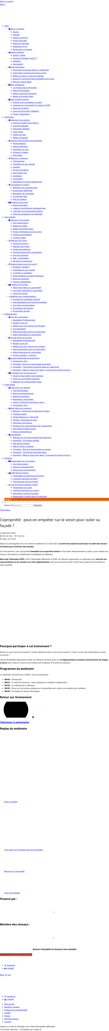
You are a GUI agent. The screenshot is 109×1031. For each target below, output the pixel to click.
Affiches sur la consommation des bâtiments (32, 437)
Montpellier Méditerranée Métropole (19, 916)
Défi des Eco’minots (21, 443)
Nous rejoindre (17, 52)
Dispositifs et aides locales (24, 429)
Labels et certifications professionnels (29, 208)
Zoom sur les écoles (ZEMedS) (26, 111)
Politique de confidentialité (15, 1010)
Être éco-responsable (22, 82)
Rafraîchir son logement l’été (25, 187)
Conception (18, 179)
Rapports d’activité (21, 43)
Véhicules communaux (22, 423)
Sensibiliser (16, 435)
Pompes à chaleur (20, 152)
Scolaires (8, 458)
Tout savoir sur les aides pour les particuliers (23, 850)
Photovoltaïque (19, 143)
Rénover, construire (19, 158)
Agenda (16, 35)
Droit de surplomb (20, 255)
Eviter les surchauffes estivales (26, 379)
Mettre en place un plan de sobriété (28, 76)
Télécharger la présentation (14, 722)
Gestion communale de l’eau (25, 420)
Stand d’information (21, 90)
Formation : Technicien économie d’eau (29, 452)
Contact (7, 499)
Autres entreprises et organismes (24, 358)
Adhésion (17, 61)
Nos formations (17, 67)
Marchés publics (11, 1019)
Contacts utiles (19, 238)
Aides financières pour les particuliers (29, 332)
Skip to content (6, 1)
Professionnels (10, 314)
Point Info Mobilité (20, 126)
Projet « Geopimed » (21, 114)
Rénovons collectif (21, 108)
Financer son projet (19, 202)
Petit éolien (17, 155)
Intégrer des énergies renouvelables (26, 141)
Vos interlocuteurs (20, 223)
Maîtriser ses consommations (23, 296)
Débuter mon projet (21, 246)
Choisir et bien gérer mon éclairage (28, 376)
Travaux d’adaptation (22, 282)
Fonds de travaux (20, 293)
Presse (7, 1016)
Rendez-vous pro (20, 323)
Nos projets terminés (19, 99)
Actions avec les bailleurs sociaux (27, 102)
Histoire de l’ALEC (20, 38)
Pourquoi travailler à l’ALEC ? (25, 58)
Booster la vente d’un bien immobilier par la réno (33, 79)
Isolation (16, 167)
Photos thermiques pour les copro (27, 232)
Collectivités (9, 385)
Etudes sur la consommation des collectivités (32, 426)
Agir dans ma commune (20, 408)
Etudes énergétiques (22, 249)
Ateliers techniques (21, 396)
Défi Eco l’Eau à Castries (23, 446)
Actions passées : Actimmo (24, 355)
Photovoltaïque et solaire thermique (28, 276)
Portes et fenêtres (20, 170)
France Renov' (7, 941)
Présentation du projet (22, 487)
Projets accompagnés (22, 235)
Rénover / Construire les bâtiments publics (31, 411)
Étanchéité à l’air (20, 173)
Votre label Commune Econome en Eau (29, 73)
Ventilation (17, 176)
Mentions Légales (11, 1007)
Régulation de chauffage (23, 193)
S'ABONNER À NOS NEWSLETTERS (17, 954)
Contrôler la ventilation (22, 273)
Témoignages (18, 161)
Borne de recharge (21, 279)
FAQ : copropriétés (21, 258)
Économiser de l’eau (21, 311)
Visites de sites (19, 135)
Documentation (19, 329)
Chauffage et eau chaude (24, 164)
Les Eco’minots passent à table (24, 485)
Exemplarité (18, 64)
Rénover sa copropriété (14, 871)
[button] (5, 502)
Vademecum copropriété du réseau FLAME (31, 105)
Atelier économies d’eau (23, 96)
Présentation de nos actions (23, 461)
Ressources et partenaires (24, 470)
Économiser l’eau (20, 196)
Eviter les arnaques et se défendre (27, 214)
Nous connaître (17, 29)
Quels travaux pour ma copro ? (23, 264)
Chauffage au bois (21, 149)
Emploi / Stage (19, 55)
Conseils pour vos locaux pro (23, 373)
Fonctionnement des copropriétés (27, 252)
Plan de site (9, 1004)
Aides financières (20, 205)
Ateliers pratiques (20, 138)
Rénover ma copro (19, 240)
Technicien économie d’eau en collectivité (31, 70)
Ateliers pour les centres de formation (29, 326)
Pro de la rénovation (19, 317)
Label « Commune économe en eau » (29, 402)
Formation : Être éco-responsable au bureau (32, 364)
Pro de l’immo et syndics (21, 338)
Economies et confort (19, 185)
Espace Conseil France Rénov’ (26, 123)
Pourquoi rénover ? (21, 243)
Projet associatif (20, 41)
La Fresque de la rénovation (25, 88)
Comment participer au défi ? (25, 479)
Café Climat (18, 132)
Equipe (16, 32)
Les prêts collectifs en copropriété (27, 290)
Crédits (7, 1013)
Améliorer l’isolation (21, 267)
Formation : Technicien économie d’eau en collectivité (36, 367)
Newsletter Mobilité (21, 129)
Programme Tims (20, 361)
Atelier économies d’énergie (25, 93)
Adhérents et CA (20, 46)
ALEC (6, 26)
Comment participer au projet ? (26, 490)
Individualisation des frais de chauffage (30, 302)
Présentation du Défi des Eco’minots (28, 476)
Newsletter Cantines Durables (26, 493)
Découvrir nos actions (20, 120)
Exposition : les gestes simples (26, 440)
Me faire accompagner (22, 261)
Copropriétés (10, 217)
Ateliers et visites (20, 226)
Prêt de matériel (20, 199)
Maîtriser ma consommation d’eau (27, 382)
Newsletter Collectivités (23, 399)
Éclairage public (20, 414)
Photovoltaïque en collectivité (25, 417)
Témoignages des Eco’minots (25, 482)
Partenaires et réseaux (22, 49)
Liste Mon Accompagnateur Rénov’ (28, 211)
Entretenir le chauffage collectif (26, 299)
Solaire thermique (20, 146)
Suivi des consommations (24, 305)
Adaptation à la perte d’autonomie (27, 182)
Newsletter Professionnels (24, 320)
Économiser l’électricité (22, 190)
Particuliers (9, 117)
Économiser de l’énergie (23, 308)
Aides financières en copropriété (27, 287)
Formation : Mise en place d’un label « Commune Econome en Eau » (42, 370)
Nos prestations (17, 85)
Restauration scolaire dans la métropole (30, 496)
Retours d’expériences (22, 432)
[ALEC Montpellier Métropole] (6, 21)
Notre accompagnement (23, 393)
